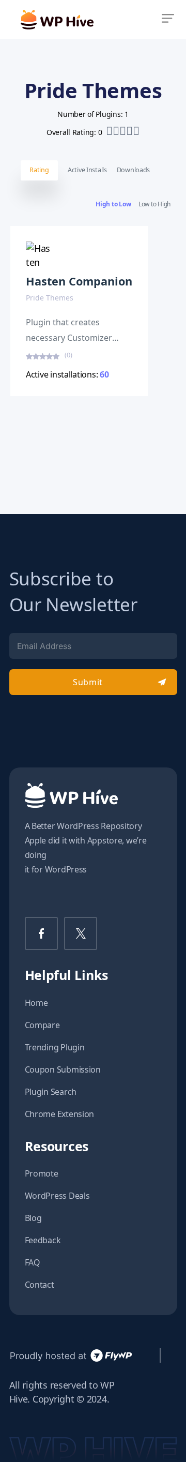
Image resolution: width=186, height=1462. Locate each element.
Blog (33, 1218)
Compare (42, 1025)
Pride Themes (49, 298)
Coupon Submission (63, 1069)
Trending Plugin (55, 1047)
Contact (39, 1284)
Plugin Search (51, 1091)
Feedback (43, 1240)
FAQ (32, 1262)
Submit (87, 682)
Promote (41, 1173)
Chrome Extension (60, 1114)
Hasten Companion (79, 281)
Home (36, 1002)
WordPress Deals (57, 1195)
